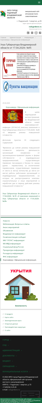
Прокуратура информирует (14, 250)
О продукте (9, 314)
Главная (3, 37)
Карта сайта (9, 317)
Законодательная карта (13, 321)
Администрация (15, 37)
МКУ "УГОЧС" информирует (14, 240)
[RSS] (39, 32)
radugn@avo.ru (35, 27)
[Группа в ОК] (32, 32)
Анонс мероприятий (11, 227)
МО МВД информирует (12, 244)
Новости (6, 221)
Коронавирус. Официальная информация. (22, 107)
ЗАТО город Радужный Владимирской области (23, 14)
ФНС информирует (10, 257)
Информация (29, 37)
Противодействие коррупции (15, 327)
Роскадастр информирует (13, 253)
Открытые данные (11, 324)
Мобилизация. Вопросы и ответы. (16, 224)
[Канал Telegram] (36, 32)
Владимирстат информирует (14, 234)
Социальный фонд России (13, 247)
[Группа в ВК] (28, 32)
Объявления (8, 231)
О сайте (7, 330)
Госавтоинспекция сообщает (14, 237)
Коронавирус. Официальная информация (15, 40)
